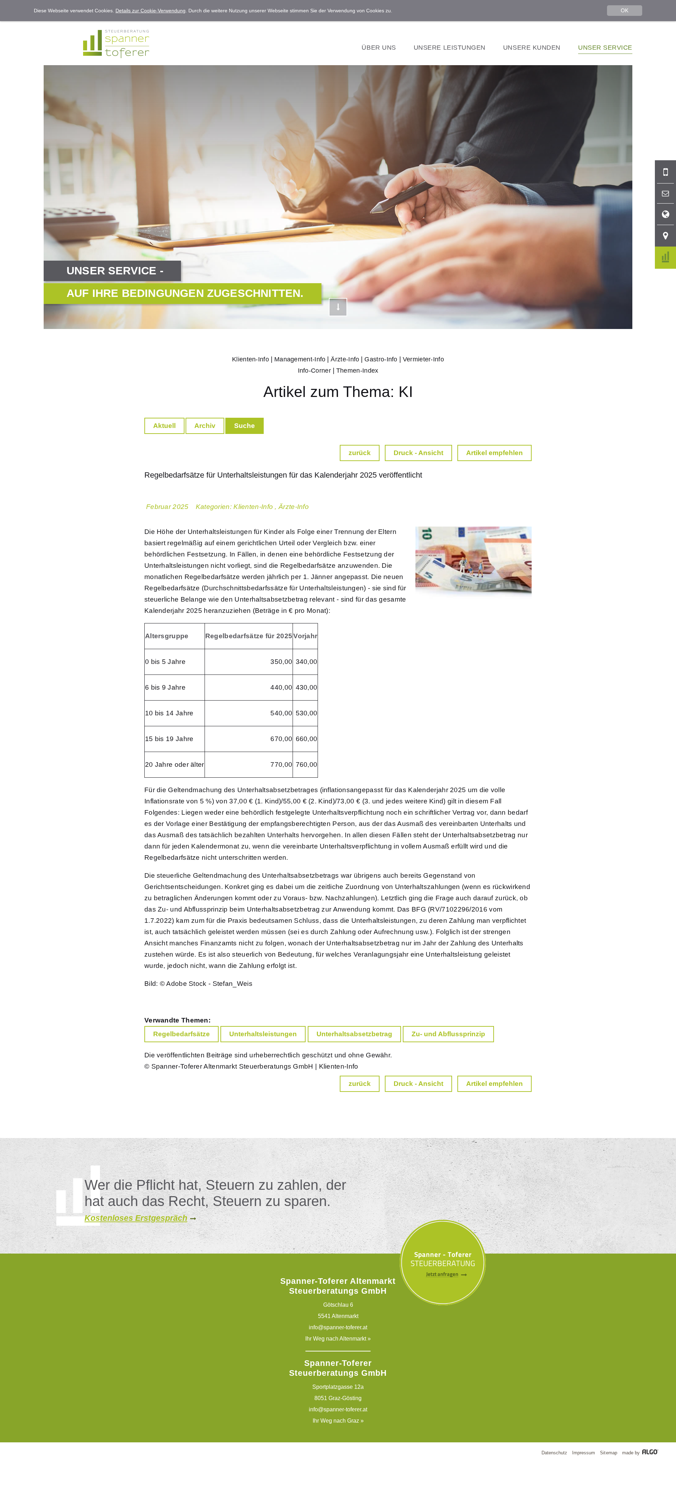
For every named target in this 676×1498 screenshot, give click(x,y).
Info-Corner (314, 370)
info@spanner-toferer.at (338, 1327)
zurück (360, 452)
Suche (244, 425)
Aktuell (164, 425)
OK (624, 10)
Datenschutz (554, 1452)
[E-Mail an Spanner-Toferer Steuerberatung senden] (665, 194)
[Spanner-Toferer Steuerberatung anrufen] (665, 172)
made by (631, 1452)
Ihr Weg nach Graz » (338, 1421)
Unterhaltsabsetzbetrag (354, 1034)
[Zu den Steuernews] (665, 258)
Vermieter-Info (423, 359)
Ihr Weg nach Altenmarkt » (338, 1339)
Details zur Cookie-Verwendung (150, 10)
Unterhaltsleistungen (263, 1034)
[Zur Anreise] (665, 236)
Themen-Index (357, 370)
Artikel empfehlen (494, 452)
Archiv (204, 425)
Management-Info (300, 359)
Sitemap (608, 1452)
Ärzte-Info (345, 359)
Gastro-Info (380, 359)
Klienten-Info (250, 359)
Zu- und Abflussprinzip (448, 1034)
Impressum (583, 1452)
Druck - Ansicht (418, 452)
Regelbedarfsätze (181, 1034)
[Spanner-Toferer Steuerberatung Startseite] (116, 56)
